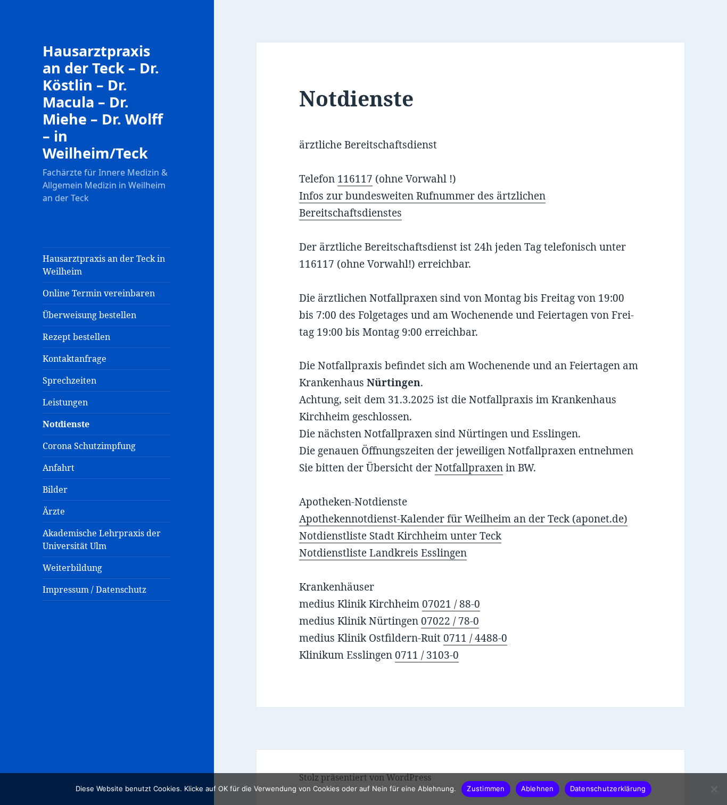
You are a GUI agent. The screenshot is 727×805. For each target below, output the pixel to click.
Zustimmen (486, 788)
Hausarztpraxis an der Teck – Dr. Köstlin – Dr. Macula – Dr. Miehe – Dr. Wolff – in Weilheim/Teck (103, 102)
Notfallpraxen (469, 468)
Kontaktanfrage (74, 358)
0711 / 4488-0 (475, 638)
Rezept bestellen (76, 337)
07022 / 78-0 (450, 621)
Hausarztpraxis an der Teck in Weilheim (104, 265)
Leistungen (65, 402)
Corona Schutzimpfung (89, 446)
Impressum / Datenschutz (94, 589)
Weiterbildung (72, 568)
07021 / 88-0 (451, 604)
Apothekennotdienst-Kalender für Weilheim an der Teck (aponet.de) (463, 519)
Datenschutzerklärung (608, 788)
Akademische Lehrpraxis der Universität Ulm (102, 539)
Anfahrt (59, 468)
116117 (355, 179)
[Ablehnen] (713, 789)
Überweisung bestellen (89, 315)
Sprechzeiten (69, 380)
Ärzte (54, 511)
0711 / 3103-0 (427, 655)
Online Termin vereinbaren (99, 293)
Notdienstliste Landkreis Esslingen (383, 553)
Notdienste (66, 424)
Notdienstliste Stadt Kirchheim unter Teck (400, 536)
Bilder (55, 489)
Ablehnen (537, 788)
